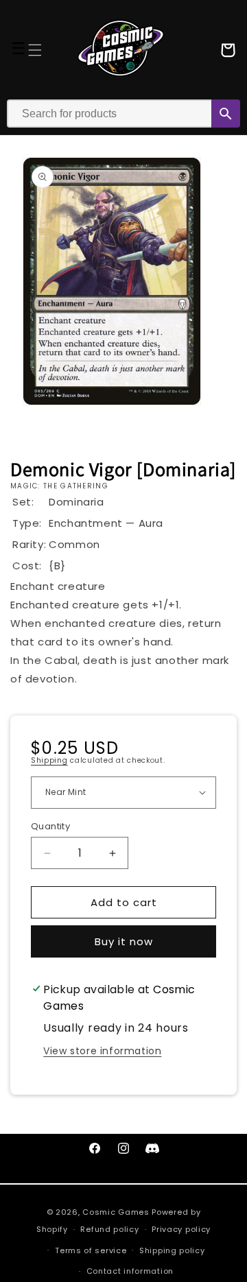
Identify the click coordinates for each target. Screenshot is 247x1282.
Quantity (50, 826)
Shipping (49, 760)
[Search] (225, 113)
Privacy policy (181, 1229)
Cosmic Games (115, 1212)
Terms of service (90, 1250)
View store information (102, 1051)
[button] (35, 50)
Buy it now (124, 941)
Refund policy (109, 1229)
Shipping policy (172, 1250)
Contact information (130, 1271)
